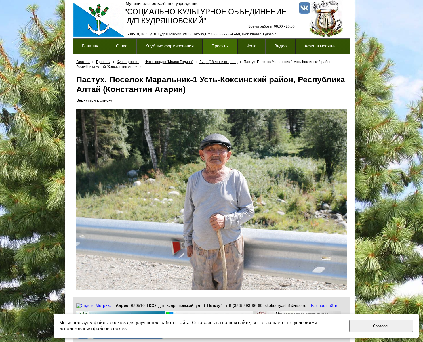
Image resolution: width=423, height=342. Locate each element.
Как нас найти (324, 305)
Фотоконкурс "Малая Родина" (169, 62)
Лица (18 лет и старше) (218, 62)
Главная (83, 62)
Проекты (103, 62)
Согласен (381, 326)
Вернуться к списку (94, 100)
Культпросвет (128, 62)
